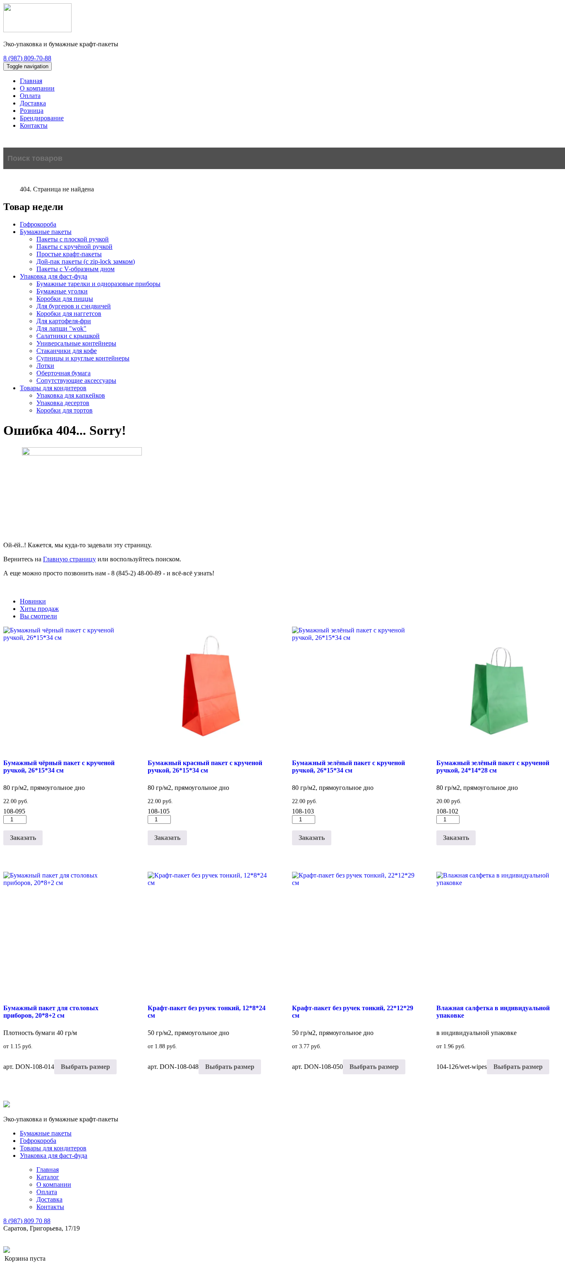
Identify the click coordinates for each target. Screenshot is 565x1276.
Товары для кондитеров (53, 387)
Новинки (33, 601)
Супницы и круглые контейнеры (82, 358)
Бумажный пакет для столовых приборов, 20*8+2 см (50, 1011)
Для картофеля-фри (63, 320)
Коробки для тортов (64, 410)
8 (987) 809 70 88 (26, 1220)
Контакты (34, 125)
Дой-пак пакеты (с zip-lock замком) (85, 261)
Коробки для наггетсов (68, 313)
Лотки (45, 365)
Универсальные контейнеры (76, 343)
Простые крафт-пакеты (69, 254)
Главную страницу (69, 559)
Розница (31, 110)
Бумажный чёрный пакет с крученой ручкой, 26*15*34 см (59, 766)
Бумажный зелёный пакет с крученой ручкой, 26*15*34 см (348, 766)
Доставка (33, 103)
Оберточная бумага (63, 373)
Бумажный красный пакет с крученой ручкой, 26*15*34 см (205, 766)
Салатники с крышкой (68, 335)
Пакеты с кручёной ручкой (74, 246)
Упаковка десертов (62, 402)
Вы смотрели (38, 616)
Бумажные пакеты (46, 231)
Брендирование (42, 118)
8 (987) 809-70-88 (27, 58)
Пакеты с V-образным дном (75, 268)
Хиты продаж (39, 608)
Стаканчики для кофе (66, 350)
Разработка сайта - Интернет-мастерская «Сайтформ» (86, 1250)
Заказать (23, 837)
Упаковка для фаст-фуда (53, 276)
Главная (31, 80)
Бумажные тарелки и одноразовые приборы (98, 283)
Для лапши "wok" (61, 328)
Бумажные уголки (62, 291)
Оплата (30, 95)
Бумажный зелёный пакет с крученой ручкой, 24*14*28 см (492, 766)
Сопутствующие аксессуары (76, 380)
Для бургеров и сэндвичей (73, 306)
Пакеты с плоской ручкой (72, 239)
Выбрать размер (85, 1066)
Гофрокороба (38, 224)
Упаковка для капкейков (70, 395)
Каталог (47, 1177)
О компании (37, 88)
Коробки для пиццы (64, 298)
